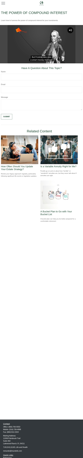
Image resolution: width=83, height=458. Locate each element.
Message (4, 97)
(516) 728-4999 (15, 429)
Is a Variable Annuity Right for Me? (58, 166)
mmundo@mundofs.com (12, 451)
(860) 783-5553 (14, 427)
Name (3, 72)
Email (3, 84)
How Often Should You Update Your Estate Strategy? (17, 168)
